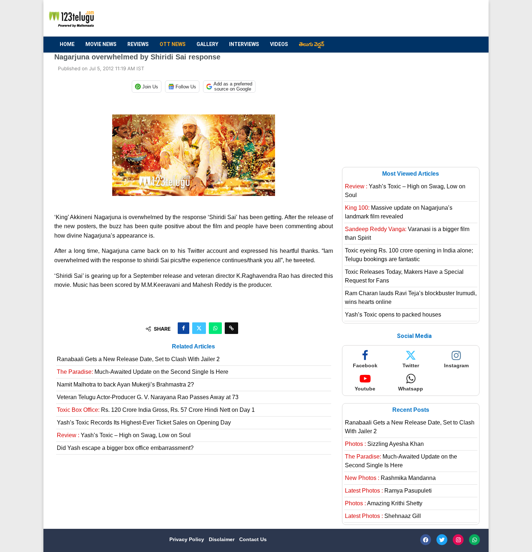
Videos (279, 44)
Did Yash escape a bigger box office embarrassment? (125, 448)
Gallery (207, 44)
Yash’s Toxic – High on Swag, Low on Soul (124, 435)
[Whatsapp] (474, 539)
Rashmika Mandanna (390, 478)
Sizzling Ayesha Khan (384, 444)
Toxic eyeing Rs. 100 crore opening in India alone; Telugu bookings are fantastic (409, 254)
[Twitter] (441, 539)
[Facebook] (425, 539)
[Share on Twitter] (199, 328)
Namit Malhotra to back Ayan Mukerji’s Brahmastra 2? (125, 384)
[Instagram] (458, 539)
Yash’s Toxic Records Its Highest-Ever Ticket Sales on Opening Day (144, 422)
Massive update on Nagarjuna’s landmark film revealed (398, 212)
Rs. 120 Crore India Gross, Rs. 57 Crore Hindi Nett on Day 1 (156, 410)
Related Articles (193, 346)
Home (67, 44)
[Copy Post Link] (231, 328)
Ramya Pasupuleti (388, 491)
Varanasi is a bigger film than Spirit (407, 233)
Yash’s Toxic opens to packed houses (393, 314)
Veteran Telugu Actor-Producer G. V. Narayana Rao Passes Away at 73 (147, 397)
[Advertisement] (346, 18)
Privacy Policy (187, 539)
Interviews (244, 44)
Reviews (138, 44)
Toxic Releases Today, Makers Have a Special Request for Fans (404, 276)
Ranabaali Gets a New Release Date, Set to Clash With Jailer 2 (138, 359)
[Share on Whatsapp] (215, 328)
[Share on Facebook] (183, 328)
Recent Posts (410, 410)
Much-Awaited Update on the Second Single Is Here (142, 372)
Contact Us (253, 539)
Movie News (101, 44)
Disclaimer (222, 539)
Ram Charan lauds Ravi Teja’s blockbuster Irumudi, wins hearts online (411, 297)
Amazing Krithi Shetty (383, 503)
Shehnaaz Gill (383, 516)
